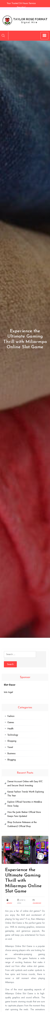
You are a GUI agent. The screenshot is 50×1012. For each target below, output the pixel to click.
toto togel (8, 692)
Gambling (37, 903)
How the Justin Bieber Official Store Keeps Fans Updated (24, 814)
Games (10, 722)
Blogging (11, 759)
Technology (12, 734)
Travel (10, 747)
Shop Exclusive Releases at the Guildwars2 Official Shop (22, 824)
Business (11, 753)
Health (10, 728)
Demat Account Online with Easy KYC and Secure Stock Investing (25, 783)
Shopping (11, 741)
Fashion (10, 716)
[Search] (3, 35)
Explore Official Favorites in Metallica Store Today (24, 803)
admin (9, 903)
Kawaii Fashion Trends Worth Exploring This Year (25, 793)
